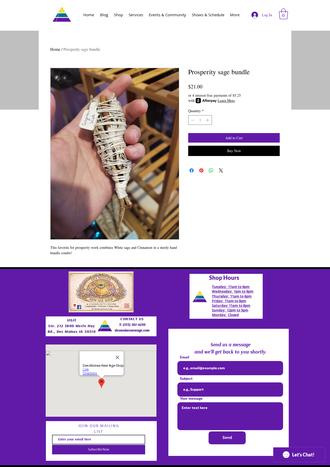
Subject (186, 378)
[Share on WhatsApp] (211, 170)
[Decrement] (192, 120)
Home (55, 49)
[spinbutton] (200, 120)
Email (184, 357)
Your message (191, 398)
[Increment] (208, 120)
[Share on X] (221, 170)
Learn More (226, 100)
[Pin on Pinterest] (201, 170)
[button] (283, 14)
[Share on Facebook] (191, 170)
